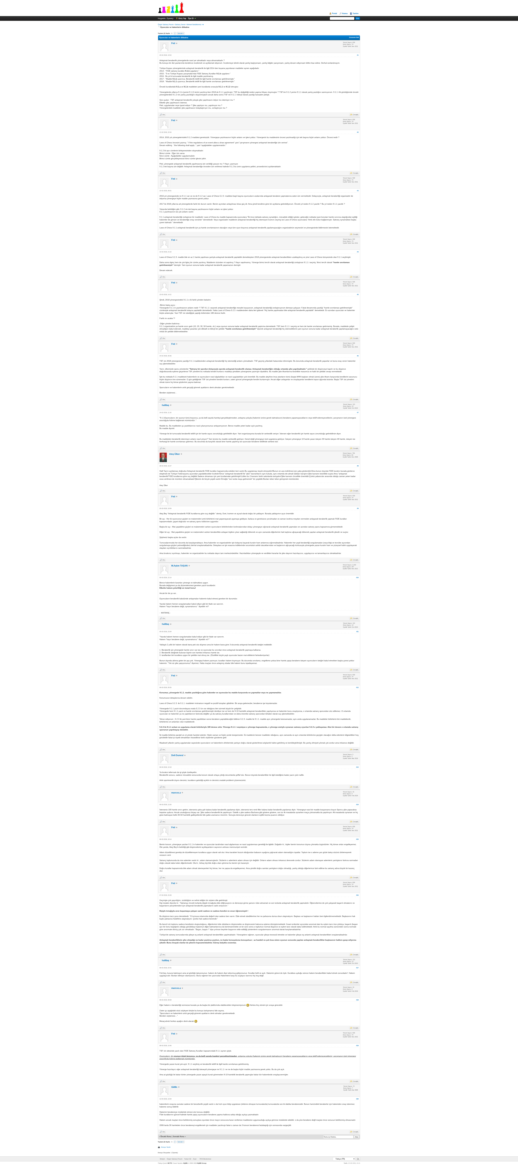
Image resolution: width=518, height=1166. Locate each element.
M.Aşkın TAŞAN (179, 566)
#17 (357, 968)
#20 (357, 1099)
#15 (357, 839)
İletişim (162, 1159)
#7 (358, 412)
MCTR (170, 1163)
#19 (357, 1045)
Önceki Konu (165, 1136)
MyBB (185, 1163)
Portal (334, 13)
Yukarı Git (187, 1159)
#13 (357, 767)
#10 (357, 577)
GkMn (174, 1087)
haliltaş (165, 405)
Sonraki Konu (178, 1136)
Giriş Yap (182, 18)
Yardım (356, 13)
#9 (358, 508)
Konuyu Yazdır (166, 1147)
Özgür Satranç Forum (165, 25)
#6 (358, 356)
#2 (358, 132)
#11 (357, 631)
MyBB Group (201, 1163)
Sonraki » (181, 33)
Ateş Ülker (174, 454)
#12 (357, 687)
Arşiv (195, 1159)
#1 (358, 55)
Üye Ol (191, 18)
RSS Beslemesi (205, 1159)
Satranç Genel (180, 25)
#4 (358, 252)
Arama (344, 13)
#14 (357, 804)
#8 (358, 466)
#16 (357, 895)
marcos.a (176, 793)
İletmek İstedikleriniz (194, 25)
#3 (358, 190)
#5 (358, 294)
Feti (173, 43)
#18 (357, 1000)
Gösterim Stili (354, 37)
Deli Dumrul (177, 755)
